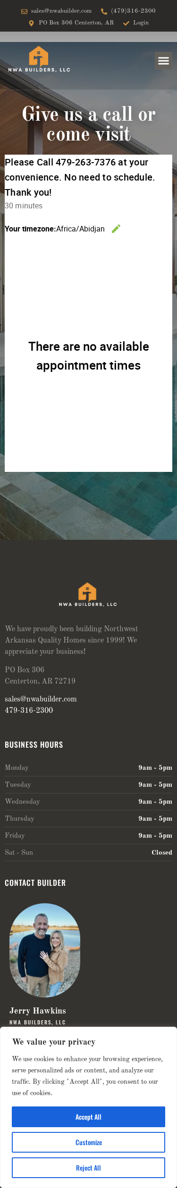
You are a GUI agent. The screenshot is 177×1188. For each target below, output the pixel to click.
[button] (164, 61)
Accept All (88, 1117)
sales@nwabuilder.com (41, 699)
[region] (88, 1107)
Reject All (88, 1167)
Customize (89, 1142)
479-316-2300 (29, 711)
